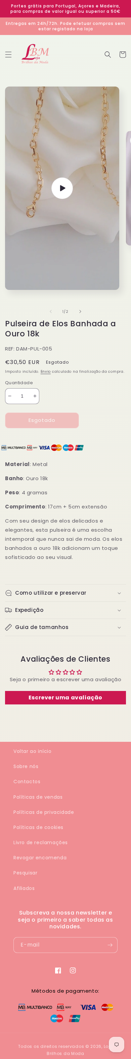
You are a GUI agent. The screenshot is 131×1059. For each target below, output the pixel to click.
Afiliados (24, 888)
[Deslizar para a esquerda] (50, 311)
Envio (46, 371)
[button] (8, 54)
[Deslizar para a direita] (80, 311)
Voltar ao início (32, 751)
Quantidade (19, 382)
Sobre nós (25, 766)
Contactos (26, 781)
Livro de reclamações (40, 842)
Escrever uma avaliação (65, 697)
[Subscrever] (109, 945)
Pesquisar (25, 872)
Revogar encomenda (40, 857)
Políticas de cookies (38, 827)
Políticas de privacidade (43, 812)
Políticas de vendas (37, 797)
